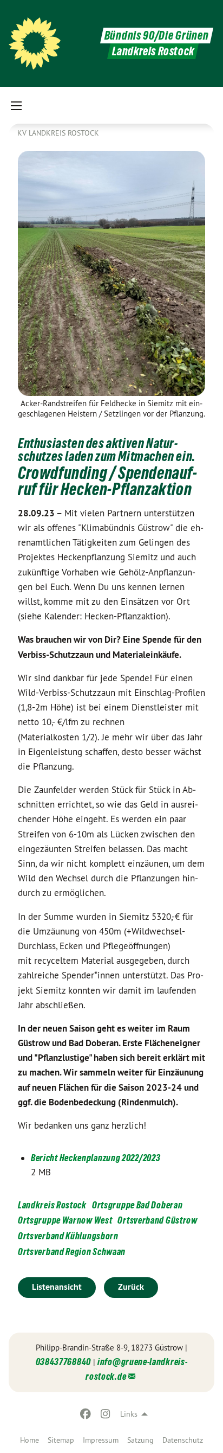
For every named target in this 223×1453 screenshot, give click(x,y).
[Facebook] (86, 1414)
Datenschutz (182, 1440)
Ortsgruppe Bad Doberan (137, 1205)
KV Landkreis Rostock (58, 133)
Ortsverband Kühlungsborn (68, 1235)
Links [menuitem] (128, 1414)
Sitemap (61, 1440)
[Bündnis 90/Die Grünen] (35, 43)
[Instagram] (105, 1414)
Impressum (101, 1440)
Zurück (131, 1286)
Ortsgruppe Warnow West (65, 1220)
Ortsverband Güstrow (157, 1220)
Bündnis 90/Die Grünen (156, 35)
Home (29, 1440)
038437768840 (63, 1361)
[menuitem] (29, 1440)
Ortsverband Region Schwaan (72, 1251)
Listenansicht (57, 1286)
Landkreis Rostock (52, 1205)
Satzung (140, 1440)
